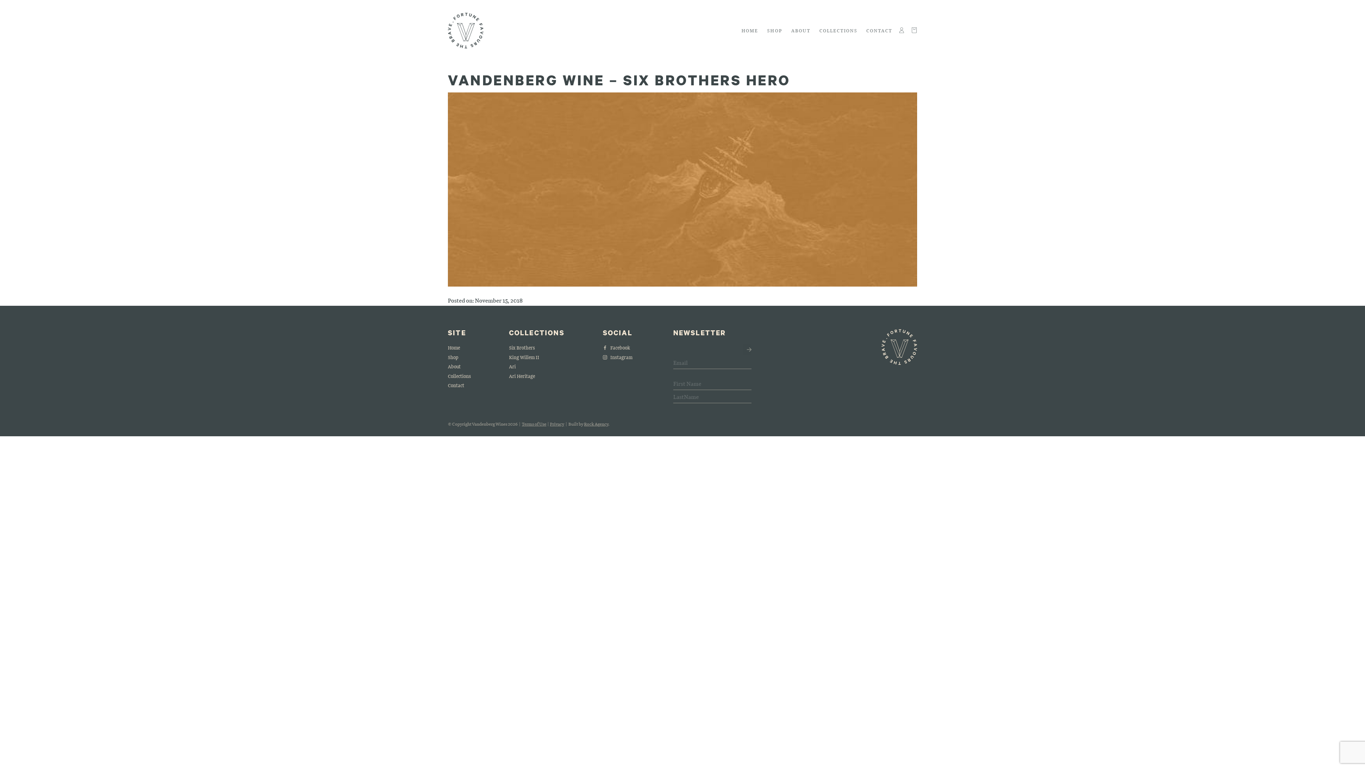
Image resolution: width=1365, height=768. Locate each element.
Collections (838, 30)
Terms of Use (534, 423)
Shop (774, 30)
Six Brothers (522, 347)
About (800, 30)
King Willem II (524, 357)
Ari (512, 366)
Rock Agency (596, 423)
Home (750, 30)
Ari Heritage (522, 376)
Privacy (557, 423)
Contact (879, 30)
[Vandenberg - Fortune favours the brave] (465, 30)
